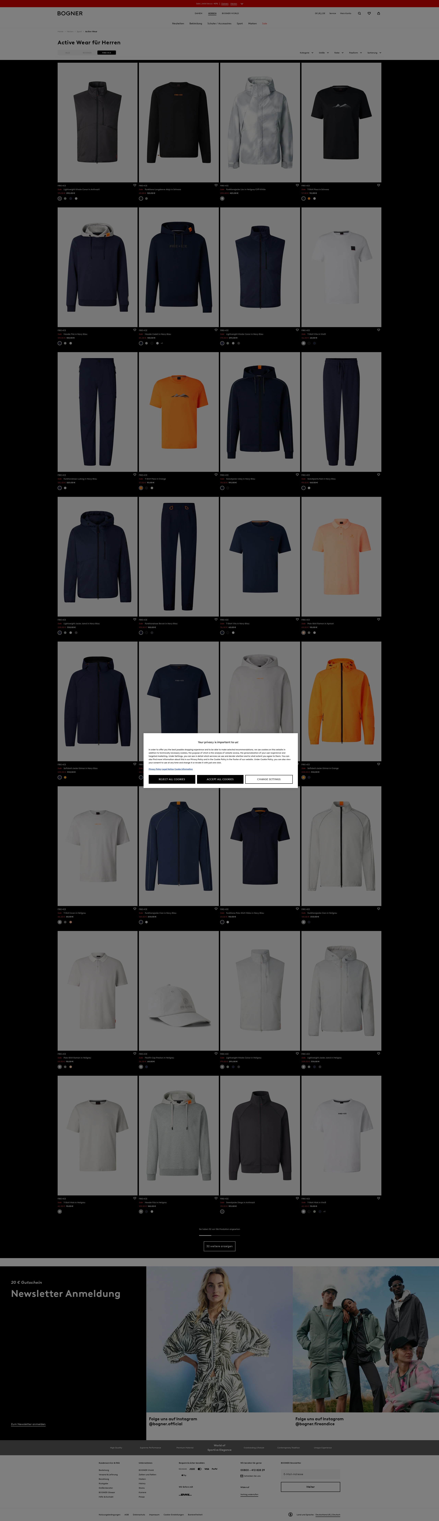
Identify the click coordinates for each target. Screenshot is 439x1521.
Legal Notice (168, 769)
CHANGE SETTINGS (269, 779)
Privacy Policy (155, 769)
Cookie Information (183, 769)
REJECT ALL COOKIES (172, 779)
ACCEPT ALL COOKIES (220, 779)
